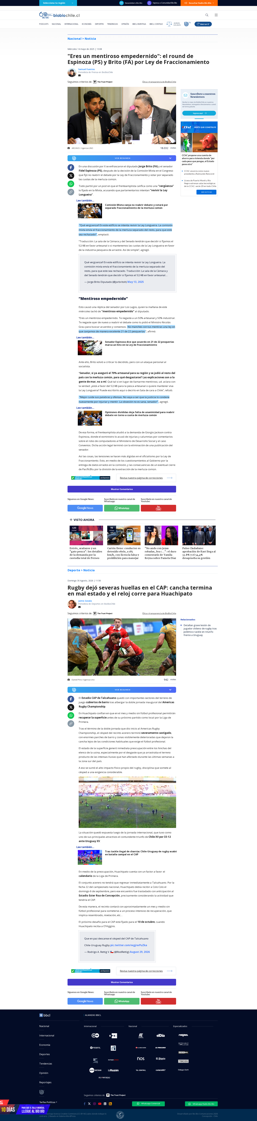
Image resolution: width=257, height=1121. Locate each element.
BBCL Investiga (139, 24)
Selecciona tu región (54, 2)
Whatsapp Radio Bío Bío (203, 1104)
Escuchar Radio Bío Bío (200, 3)
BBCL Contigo (156, 24)
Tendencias (112, 24)
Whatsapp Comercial (150, 1103)
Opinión (125, 24)
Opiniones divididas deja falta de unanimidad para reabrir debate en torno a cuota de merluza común (139, 414)
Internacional (71, 24)
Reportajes (45, 1082)
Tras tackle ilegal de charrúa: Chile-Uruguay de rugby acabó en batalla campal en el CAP (141, 853)
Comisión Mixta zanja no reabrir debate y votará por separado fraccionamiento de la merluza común (136, 206)
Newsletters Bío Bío (133, 3)
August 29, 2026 (140, 952)
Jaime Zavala (85, 600)
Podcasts (43, 24)
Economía (86, 24)
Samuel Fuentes (86, 69)
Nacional (56, 24)
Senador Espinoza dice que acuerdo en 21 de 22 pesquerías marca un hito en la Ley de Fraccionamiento (139, 343)
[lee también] (91, 210)
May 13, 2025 (135, 282)
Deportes (99, 24)
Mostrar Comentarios (122, 489)
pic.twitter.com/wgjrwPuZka (128, 945)
